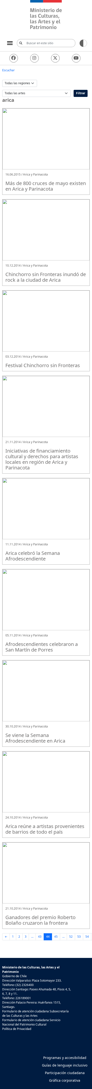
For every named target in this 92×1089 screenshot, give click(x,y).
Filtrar (80, 93)
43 (39, 936)
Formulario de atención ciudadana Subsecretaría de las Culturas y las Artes (35, 1013)
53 (79, 936)
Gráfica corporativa (64, 1080)
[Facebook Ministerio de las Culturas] (13, 58)
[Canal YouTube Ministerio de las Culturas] (76, 58)
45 (56, 936)
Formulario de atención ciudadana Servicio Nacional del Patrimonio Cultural (31, 1022)
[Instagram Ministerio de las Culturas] (34, 58)
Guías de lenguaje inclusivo (64, 1065)
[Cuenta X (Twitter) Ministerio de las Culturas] (55, 58)
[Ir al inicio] (46, 15)
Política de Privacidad (16, 1029)
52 (71, 936)
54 (87, 936)
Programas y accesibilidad (64, 1057)
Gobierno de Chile (14, 976)
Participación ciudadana (65, 1072)
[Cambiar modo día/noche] (83, 43)
